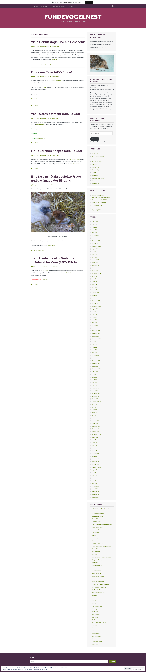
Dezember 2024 (96, 265)
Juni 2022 (94, 344)
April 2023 (94, 320)
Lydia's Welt (95, 644)
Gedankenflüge (96, 170)
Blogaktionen (95, 159)
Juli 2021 (94, 374)
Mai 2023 (94, 317)
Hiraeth (94, 535)
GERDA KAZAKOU (96, 573)
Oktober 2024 (95, 270)
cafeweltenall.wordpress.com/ (99, 587)
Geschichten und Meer (97, 516)
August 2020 (95, 404)
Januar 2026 (95, 238)
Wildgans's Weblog (97, 560)
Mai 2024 (94, 284)
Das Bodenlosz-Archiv (97, 527)
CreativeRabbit (95, 519)
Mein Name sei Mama (74, 159)
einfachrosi (94, 630)
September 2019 (96, 434)
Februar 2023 (95, 325)
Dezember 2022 (96, 330)
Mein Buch (70, 6)
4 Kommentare (55, 76)
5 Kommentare (55, 46)
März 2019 (95, 451)
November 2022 (96, 333)
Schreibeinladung (40, 124)
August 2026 (95, 221)
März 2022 (95, 352)
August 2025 (95, 249)
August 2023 (95, 309)
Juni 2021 (94, 377)
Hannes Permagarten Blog (98, 592)
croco (93, 579)
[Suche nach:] (69, 661)
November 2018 (96, 461)
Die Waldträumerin (96, 636)
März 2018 (95, 483)
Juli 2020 (94, 407)
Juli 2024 (94, 279)
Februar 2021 (95, 388)
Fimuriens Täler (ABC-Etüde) (51, 72)
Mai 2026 (94, 227)
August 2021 (95, 371)
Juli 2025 (94, 251)
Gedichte (94, 172)
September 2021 (96, 369)
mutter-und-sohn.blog (97, 543)
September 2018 (96, 467)
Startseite (35, 6)
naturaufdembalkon (97, 565)
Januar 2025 (95, 262)
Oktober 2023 (95, 303)
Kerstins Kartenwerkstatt (98, 513)
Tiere (93, 181)
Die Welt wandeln (96, 620)
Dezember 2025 (96, 241)
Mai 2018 (94, 478)
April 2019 (94, 448)
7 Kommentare (55, 118)
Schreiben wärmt (96, 633)
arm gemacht (95, 603)
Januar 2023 (95, 328)
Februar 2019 (95, 453)
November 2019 (96, 429)
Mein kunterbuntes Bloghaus (99, 622)
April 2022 (94, 350)
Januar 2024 (95, 295)
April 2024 (94, 287)
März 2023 (95, 322)
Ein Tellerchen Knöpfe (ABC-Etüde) (56, 151)
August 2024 (95, 276)
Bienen (43, 64)
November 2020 (96, 396)
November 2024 (96, 268)
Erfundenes (95, 164)
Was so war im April (97, 205)
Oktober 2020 (95, 399)
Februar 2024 (95, 292)
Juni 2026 (94, 224)
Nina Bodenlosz (70, 273)
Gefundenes (95, 175)
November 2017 (96, 494)
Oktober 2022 (95, 336)
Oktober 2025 (95, 243)
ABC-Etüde (45, 270)
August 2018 (95, 470)
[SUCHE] (113, 6)
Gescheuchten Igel (96, 590)
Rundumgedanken (96, 609)
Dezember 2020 (96, 393)
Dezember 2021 (96, 361)
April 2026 (94, 230)
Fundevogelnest (73, 16)
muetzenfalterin (96, 551)
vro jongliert (95, 611)
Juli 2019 (94, 440)
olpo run (94, 600)
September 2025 (96, 246)
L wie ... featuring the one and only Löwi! (102, 524)
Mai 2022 (94, 347)
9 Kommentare (54, 185)
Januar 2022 (95, 358)
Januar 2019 (95, 456)
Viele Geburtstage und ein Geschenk (58, 42)
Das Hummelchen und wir (98, 639)
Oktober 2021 (95, 366)
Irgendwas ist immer (97, 530)
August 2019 (95, 437)
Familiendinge (95, 532)
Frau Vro (44, 87)
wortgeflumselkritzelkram (98, 576)
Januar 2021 (95, 390)
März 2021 (95, 385)
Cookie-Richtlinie (43, 669)
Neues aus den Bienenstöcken (99, 202)
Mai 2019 (94, 445)
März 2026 (95, 232)
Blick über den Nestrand (98, 156)
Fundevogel (44, 6)
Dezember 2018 (96, 459)
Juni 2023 (94, 314)
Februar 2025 (95, 260)
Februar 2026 (95, 235)
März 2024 (95, 290)
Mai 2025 (94, 254)
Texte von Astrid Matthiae (57, 6)
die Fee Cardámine (97, 161)
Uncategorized (36, 64)
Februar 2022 (95, 355)
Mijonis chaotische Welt (98, 581)
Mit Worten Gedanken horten (99, 540)
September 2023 (96, 306)
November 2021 (96, 363)
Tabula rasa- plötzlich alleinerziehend (101, 546)
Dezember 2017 (96, 491)
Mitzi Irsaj (94, 625)
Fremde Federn (96, 167)
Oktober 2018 (95, 464)
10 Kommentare (55, 155)
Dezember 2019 (96, 426)
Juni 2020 (94, 410)
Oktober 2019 (95, 431)
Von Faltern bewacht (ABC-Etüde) (55, 114)
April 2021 (94, 382)
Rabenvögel (95, 617)
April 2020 (94, 415)
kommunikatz (95, 562)
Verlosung (48, 64)
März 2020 (95, 418)
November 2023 (96, 300)
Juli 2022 (94, 341)
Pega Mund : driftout (97, 606)
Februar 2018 (95, 486)
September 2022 (96, 339)
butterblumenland (96, 568)
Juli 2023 (94, 311)
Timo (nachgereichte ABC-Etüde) (100, 200)
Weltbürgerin (95, 554)
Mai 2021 (94, 380)
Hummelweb (95, 628)
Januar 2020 (95, 423)
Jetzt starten (89, 2)
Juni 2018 (94, 475)
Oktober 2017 (95, 497)
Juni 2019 (94, 442)
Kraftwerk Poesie (96, 521)
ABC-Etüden (35, 105)
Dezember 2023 (96, 298)
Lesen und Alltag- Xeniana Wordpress (101, 557)
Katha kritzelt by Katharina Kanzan (100, 584)
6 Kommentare (54, 266)
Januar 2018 (95, 489)
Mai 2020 (94, 412)
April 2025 (94, 257)
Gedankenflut (95, 538)
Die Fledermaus (96, 614)
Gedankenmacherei (97, 641)
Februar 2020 (95, 420)
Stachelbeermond (96, 570)
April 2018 (94, 481)
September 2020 (96, 401)
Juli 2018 (94, 472)
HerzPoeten (95, 598)
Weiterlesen (56, 59)
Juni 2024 (94, 281)
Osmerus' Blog (95, 549)
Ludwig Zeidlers (57, 80)
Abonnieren (95, 139)
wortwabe (94, 595)
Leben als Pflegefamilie (38, 250)
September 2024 (96, 273)
